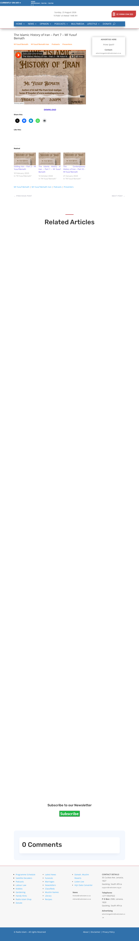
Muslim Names (52, 892)
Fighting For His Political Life (42, 309)
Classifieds (50, 888)
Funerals (49, 878)
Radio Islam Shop (23, 899)
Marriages (49, 881)
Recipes (48, 899)
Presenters (67, 44)
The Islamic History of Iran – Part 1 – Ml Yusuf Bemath (50, 169)
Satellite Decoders (24, 878)
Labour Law (21, 885)
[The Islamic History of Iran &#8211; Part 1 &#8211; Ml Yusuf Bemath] (50, 159)
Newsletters (50, 885)
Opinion (44, 24)
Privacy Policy (108, 932)
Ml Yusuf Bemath (21, 44)
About (86, 932)
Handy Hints (21, 895)
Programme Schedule (25, 874)
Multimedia (77, 24)
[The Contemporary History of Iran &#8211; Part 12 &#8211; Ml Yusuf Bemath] (74, 159)
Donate (107, 24)
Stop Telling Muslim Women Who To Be (49, 784)
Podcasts (59, 24)
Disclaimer (95, 932)
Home (19, 24)
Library (48, 895)
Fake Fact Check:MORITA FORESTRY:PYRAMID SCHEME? (63, 403)
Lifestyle (92, 24)
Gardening (20, 892)
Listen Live (79, 881)
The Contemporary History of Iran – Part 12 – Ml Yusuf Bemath (74, 169)
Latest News (50, 874)
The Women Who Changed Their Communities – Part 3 (62, 596)
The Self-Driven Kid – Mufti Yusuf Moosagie (53, 690)
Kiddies (19, 888)
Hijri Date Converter (84, 885)
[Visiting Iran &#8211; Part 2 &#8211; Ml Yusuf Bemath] (25, 159)
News (31, 24)
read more (25, 314)
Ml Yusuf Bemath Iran (40, 44)
